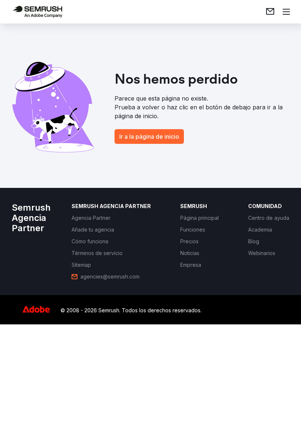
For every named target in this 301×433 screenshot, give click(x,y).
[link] (270, 12)
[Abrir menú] (286, 11)
